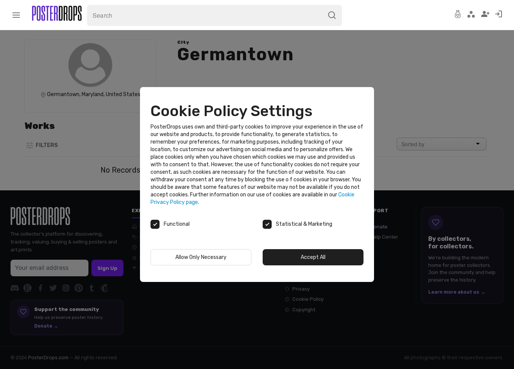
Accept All (313, 257)
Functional (177, 224)
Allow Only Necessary (201, 257)
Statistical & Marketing (304, 224)
